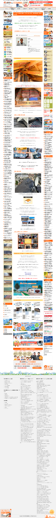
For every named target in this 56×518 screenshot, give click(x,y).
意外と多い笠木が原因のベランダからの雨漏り (8, 101)
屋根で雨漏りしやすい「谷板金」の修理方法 (7, 167)
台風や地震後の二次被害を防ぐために (48, 214)
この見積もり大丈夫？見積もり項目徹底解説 (48, 251)
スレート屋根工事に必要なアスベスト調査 (42, 456)
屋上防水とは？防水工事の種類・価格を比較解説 (8, 117)
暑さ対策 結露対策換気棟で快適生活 (7, 158)
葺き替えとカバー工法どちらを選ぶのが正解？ (48, 171)
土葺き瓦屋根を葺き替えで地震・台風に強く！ (8, 126)
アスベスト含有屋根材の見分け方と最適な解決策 (8, 173)
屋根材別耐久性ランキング (7, 184)
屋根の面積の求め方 (7, 144)
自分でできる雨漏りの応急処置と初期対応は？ (48, 231)
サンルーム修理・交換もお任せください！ (48, 284)
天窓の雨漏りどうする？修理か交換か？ (8, 224)
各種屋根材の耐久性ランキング (41, 481)
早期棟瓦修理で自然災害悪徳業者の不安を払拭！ (8, 129)
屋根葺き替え (49, 51)
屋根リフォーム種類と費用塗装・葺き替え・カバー (49, 175)
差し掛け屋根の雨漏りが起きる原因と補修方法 (8, 154)
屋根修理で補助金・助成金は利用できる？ (48, 238)
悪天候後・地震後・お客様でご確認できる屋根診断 (43, 385)
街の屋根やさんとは (7, 380)
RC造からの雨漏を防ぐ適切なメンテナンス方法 (43, 461)
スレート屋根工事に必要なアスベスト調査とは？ (8, 233)
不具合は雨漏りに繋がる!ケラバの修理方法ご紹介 (8, 99)
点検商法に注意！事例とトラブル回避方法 (26, 390)
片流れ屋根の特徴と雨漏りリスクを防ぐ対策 (8, 150)
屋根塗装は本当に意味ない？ (7, 86)
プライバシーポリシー (7, 312)
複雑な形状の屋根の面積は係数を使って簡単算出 (43, 443)
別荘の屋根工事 (47, 300)
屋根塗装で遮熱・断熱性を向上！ (41, 448)
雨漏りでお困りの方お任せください (25, 386)
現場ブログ (17, 11)
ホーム (6, 8)
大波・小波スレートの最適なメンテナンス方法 (8, 131)
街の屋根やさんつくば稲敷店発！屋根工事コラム (11, 398)
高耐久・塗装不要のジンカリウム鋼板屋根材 (8, 208)
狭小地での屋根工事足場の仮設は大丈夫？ (48, 198)
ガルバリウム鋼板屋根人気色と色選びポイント (48, 145)
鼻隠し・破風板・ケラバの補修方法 (8, 97)
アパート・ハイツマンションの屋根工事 (48, 299)
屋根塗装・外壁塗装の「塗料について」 (42, 386)
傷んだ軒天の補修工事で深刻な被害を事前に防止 (8, 104)
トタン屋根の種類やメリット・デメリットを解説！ (43, 416)
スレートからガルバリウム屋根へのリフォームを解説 (49, 136)
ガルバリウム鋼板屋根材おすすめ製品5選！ (48, 147)
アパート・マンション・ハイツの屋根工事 (26, 404)
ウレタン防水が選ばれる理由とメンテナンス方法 (8, 108)
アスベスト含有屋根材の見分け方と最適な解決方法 (43, 455)
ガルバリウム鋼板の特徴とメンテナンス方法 (8, 206)
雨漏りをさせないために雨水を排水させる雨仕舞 (8, 164)
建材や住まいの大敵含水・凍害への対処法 (7, 160)
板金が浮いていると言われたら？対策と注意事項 (49, 261)
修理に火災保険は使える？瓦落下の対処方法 (49, 212)
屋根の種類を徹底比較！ (47, 173)
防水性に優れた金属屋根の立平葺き (41, 488)
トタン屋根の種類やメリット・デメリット (48, 184)
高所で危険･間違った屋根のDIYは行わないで (43, 462)
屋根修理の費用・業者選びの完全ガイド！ (8, 84)
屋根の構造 (38, 437)
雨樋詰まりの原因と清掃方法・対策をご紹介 (26, 434)
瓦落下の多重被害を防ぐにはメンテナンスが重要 (48, 210)
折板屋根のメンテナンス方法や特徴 (41, 417)
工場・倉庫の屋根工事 (48, 296)
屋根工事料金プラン (23, 384)
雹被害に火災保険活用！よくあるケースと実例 (48, 235)
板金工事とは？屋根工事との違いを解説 (8, 91)
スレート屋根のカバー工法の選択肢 (49, 177)
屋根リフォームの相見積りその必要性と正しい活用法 (49, 245)
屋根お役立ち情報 (47, 206)
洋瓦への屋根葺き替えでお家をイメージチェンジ (8, 193)
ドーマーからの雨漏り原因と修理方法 (7, 222)
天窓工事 (48, 79)
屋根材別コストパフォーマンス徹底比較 (8, 182)
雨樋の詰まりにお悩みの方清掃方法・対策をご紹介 (49, 290)
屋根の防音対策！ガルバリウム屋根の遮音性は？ (49, 153)
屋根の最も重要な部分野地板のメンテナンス (7, 178)
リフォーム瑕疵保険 (7, 385)
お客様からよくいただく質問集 (41, 388)
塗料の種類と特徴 (48, 313)
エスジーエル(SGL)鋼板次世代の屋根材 (7, 203)
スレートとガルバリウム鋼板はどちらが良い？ (48, 134)
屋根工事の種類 (48, 48)
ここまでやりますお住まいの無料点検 (43, 9)
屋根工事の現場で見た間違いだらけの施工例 (48, 223)
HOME (14, 11)
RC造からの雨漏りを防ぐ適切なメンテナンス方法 (8, 217)
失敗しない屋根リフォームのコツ (48, 160)
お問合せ (5, 314)
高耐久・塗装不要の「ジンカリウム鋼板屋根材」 (43, 460)
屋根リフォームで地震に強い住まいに (26, 398)
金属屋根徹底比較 (39, 484)
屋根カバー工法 (49, 55)
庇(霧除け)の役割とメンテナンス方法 (7, 133)
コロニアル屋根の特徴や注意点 (47, 181)
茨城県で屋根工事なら (7, 310)
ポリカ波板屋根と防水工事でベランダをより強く (49, 288)
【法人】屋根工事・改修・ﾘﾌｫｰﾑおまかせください (49, 303)
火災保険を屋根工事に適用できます (25, 399)
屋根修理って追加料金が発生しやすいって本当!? (48, 264)
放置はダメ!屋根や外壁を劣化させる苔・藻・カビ (8, 189)
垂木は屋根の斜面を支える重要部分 (25, 420)
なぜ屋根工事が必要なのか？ (48, 158)
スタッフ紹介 (6, 403)
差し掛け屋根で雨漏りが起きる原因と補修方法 (43, 500)
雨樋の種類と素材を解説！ (24, 438)
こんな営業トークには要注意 (48, 255)
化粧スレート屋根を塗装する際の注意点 (48, 190)
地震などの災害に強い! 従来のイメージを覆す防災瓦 (44, 454)
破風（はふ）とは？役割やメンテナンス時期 (8, 237)
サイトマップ (6, 316)
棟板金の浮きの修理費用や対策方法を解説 (8, 93)
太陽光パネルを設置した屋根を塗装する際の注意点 (27, 439)
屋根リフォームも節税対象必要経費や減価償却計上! (49, 305)
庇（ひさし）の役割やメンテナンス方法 (8, 219)
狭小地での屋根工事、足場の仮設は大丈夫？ (42, 395)
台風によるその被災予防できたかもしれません (49, 208)
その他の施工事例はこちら (39, 320)
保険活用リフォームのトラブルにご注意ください (49, 268)
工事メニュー (37, 8)
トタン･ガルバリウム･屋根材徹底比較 (7, 199)
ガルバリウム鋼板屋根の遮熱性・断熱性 (48, 143)
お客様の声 (25, 8)
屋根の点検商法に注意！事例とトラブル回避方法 (48, 259)
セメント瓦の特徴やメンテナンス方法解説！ (8, 122)
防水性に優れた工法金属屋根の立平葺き (7, 138)
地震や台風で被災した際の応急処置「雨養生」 (8, 140)
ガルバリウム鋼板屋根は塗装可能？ (48, 140)
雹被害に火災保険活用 (40, 510)
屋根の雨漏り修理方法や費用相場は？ (8, 215)
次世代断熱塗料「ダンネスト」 (47, 227)
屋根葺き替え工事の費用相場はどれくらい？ (48, 165)
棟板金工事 (49, 72)
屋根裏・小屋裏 (6, 156)
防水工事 (48, 65)
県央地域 (5, 330)
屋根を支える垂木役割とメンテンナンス (7, 213)
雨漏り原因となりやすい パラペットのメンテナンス (27, 425)
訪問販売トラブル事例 (48, 257)
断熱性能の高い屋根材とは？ (6, 226)
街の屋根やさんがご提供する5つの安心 (12, 9)
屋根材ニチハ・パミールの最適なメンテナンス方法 (49, 192)
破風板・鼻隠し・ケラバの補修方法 (41, 423)
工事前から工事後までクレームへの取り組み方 (48, 249)
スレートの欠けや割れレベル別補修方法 (48, 179)
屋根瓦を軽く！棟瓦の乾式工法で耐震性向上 (48, 217)
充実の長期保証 (7, 386)
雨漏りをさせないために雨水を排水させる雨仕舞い (43, 501)
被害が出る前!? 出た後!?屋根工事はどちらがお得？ (49, 253)
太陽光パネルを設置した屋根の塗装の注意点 (48, 188)
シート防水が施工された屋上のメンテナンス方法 (8, 110)
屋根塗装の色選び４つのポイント (47, 225)
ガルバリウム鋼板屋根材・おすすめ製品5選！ (43, 399)
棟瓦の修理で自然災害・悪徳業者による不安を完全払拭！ (44, 435)
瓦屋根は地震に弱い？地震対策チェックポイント (49, 219)
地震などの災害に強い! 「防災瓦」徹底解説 (48, 221)
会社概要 (49, 8)
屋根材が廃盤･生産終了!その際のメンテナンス (8, 191)
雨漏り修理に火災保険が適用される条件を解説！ (48, 233)
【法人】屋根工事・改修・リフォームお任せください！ (28, 406)
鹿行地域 (5, 332)
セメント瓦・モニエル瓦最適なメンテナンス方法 (8, 124)
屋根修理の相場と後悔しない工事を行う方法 (48, 162)
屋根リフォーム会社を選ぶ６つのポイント (49, 204)
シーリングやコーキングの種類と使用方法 (8, 135)
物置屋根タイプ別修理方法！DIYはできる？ (48, 282)
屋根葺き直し (49, 69)
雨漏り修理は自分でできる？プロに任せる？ (8, 88)
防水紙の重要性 (6, 176)
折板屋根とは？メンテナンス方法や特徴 (48, 186)
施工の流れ (31, 8)
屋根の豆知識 (6, 180)
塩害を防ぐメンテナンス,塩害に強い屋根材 (8, 187)
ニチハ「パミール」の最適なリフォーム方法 (42, 391)
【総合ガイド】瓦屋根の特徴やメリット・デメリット (44, 409)
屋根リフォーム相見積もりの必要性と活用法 (26, 413)
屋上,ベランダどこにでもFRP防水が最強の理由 (8, 115)
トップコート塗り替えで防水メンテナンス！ (8, 235)
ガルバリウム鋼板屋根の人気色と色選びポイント (43, 407)
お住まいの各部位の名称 (8, 82)
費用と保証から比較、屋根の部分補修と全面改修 (49, 167)
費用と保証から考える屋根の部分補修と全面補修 (27, 418)
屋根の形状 (6, 148)
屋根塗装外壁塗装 (48, 76)
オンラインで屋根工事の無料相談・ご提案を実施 (48, 243)
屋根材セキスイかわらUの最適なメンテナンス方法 (48, 194)
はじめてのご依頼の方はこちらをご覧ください (27, 380)
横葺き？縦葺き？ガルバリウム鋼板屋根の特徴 (49, 149)
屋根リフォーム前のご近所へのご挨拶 (48, 247)
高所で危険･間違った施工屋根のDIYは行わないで (8, 210)
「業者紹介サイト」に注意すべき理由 (48, 270)
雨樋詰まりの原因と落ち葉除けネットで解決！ (49, 293)
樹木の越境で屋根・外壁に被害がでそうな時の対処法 (49, 266)
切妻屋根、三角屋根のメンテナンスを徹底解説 (8, 152)
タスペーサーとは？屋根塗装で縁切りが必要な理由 (43, 429)
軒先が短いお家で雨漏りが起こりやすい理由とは (8, 170)
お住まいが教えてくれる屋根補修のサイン (48, 169)
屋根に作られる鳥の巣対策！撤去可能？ (48, 295)
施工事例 (18, 8)
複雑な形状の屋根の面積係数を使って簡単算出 (8, 146)
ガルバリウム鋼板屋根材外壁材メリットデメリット (49, 151)
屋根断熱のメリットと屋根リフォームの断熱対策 (8, 228)
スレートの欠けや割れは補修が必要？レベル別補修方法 (44, 415)
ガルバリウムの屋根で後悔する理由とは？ (7, 201)
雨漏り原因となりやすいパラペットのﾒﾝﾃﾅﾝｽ (8, 113)
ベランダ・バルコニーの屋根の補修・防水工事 (27, 400)
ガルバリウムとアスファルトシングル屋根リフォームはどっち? (8, 196)
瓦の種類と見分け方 (7, 168)
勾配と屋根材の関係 (7, 162)
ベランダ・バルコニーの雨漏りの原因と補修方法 (8, 119)
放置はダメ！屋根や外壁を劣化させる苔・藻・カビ (43, 494)
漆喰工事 (48, 58)
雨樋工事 (48, 62)
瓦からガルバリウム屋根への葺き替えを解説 (48, 138)
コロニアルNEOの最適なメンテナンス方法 (48, 196)
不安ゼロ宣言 (6, 384)
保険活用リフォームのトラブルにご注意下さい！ (43, 490)
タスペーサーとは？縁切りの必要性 (7, 106)
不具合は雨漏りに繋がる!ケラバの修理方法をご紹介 (43, 430)
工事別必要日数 (47, 202)
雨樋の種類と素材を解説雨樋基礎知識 (8, 231)
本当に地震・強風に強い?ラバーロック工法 (8, 142)
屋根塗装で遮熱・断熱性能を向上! (48, 229)
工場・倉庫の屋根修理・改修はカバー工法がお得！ (49, 286)
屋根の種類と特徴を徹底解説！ (7, 80)
